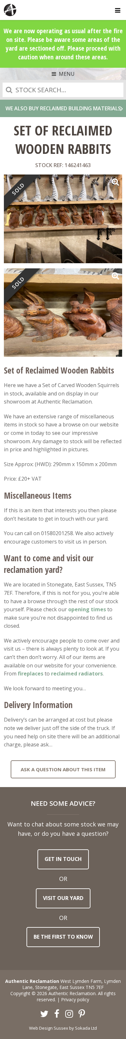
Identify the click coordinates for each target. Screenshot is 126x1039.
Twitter (44, 1014)
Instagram (69, 1014)
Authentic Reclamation (10, 10)
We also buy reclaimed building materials (63, 108)
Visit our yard (63, 898)
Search (9, 90)
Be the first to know (63, 936)
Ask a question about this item (63, 769)
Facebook (57, 1014)
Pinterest (82, 1014)
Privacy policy (75, 999)
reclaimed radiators (77, 673)
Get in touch (63, 859)
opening (78, 609)
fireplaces (30, 673)
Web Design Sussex (48, 1028)
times (97, 609)
